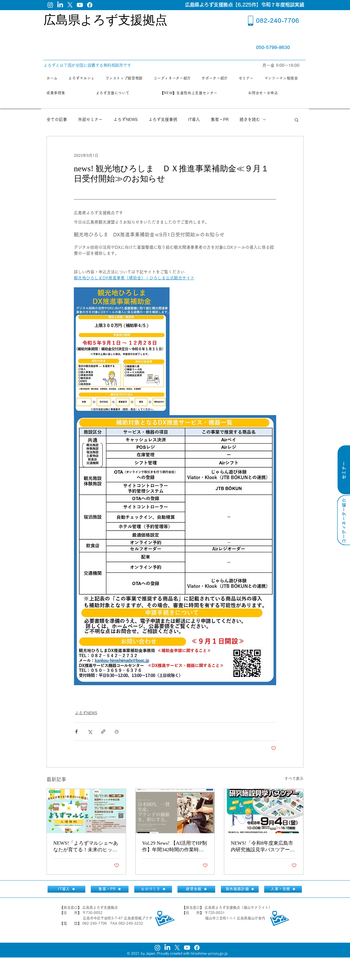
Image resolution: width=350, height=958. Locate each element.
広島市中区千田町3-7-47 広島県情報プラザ (117, 918)
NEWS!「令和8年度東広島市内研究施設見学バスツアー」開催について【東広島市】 (263, 846)
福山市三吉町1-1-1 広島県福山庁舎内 (235, 918)
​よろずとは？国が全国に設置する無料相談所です (87, 65)
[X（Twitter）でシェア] (89, 731)
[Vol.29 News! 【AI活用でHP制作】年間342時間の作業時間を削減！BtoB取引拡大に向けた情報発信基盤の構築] (175, 811)
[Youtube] (79, 4)
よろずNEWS (125, 119)
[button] (296, 119)
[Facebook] (89, 4)
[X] (70, 4)
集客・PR (220, 119)
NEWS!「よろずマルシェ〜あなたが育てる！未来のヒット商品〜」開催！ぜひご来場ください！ (85, 846)
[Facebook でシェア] (76, 731)
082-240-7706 (277, 20)
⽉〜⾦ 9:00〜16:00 (281, 65)
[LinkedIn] (60, 4)
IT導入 (194, 119)
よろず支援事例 (162, 119)
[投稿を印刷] (116, 731)
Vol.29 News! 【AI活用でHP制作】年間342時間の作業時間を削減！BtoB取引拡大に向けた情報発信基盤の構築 (174, 846)
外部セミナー (90, 119)
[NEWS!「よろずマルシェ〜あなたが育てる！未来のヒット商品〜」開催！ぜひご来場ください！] (86, 811)
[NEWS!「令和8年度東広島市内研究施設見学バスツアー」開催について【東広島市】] (263, 811)
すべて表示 (294, 778)
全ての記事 (56, 119)
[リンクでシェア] (103, 731)
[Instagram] (50, 4)
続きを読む (250, 119)
